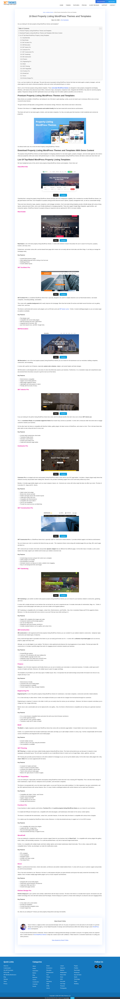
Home (61, 5)
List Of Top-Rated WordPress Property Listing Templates (34, 35)
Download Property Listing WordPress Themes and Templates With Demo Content (41, 33)
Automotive (35, 970)
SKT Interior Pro (26, 47)
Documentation (101, 1)
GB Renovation (26, 45)
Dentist (34, 986)
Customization (7, 968)
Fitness (48, 977)
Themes (68, 5)
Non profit (62, 981)
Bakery (34, 973)
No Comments (65, 20)
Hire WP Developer (8, 970)
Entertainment (49, 972)
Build (24, 64)
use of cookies (66, 998)
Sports (75, 977)
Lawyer (62, 965)
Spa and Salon (77, 974)
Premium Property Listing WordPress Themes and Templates (35, 30)
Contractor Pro (26, 49)
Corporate (35, 984)
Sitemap (6, 979)
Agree (72, 998)
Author (34, 968)
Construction (36, 981)
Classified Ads (26, 37)
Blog (5, 977)
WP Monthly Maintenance (10, 974)
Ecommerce (49, 968)
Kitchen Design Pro (28, 78)
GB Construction (26, 56)
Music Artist (63, 974)
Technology (77, 979)
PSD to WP (6, 972)
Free (47, 979)
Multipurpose (63, 972)
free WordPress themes (40, 934)
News (61, 977)
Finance (25, 59)
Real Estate (25, 40)
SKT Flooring (26, 66)
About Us (6, 965)
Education (48, 970)
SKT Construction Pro (28, 52)
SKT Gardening (26, 54)
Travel (75, 981)
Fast (47, 974)
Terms (5, 981)
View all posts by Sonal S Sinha (60, 940)
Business (35, 977)
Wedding (76, 983)
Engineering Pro (27, 61)
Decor (24, 75)
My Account (112, 1)
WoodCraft (26, 73)
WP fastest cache (64, 309)
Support (104, 5)
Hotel (47, 983)
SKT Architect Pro (27, 42)
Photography (63, 988)
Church (34, 979)
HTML (47, 986)
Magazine (62, 968)
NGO (61, 979)
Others (34, 966)
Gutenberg (49, 981)
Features (76, 5)
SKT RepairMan (27, 68)
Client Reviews (94, 5)
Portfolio (76, 968)
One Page (62, 983)
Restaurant (76, 972)
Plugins (76, 965)
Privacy (5, 983)
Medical (62, 970)
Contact (112, 5)
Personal (62, 986)
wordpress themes (49, 12)
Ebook (48, 965)
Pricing (84, 5)
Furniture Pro (26, 71)
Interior (48, 988)
